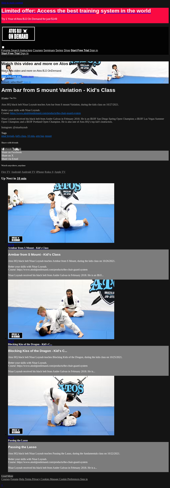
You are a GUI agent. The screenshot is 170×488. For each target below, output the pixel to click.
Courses (38, 50)
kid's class (20, 136)
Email (18, 149)
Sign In (24, 53)
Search (15, 50)
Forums (6, 50)
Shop (67, 50)
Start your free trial (11, 76)
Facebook (6, 149)
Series (59, 50)
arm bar (40, 136)
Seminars (49, 50)
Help (22, 479)
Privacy (36, 479)
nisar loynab (7, 136)
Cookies (45, 479)
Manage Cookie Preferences (65, 479)
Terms (28, 479)
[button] (3, 47)
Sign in (94, 50)
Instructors (26, 50)
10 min (4, 98)
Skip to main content (12, 2)
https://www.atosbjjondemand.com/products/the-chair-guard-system (45, 113)
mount (48, 136)
